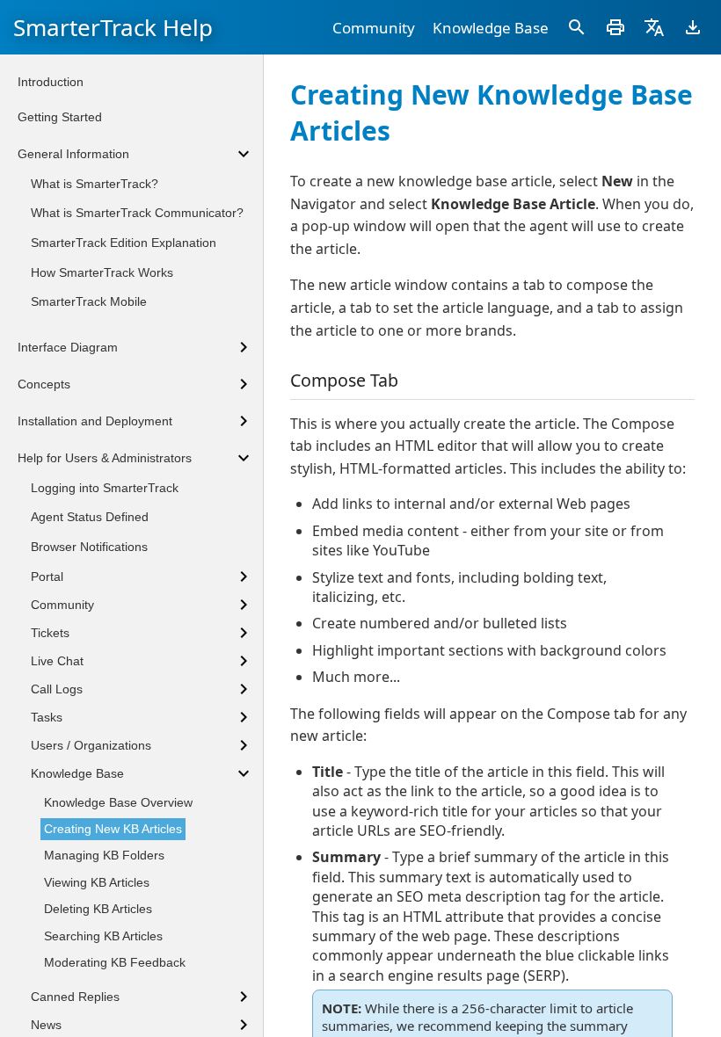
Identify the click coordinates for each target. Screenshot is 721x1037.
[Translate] (654, 27)
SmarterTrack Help (113, 27)
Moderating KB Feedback (115, 962)
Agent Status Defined (90, 517)
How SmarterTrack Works (102, 272)
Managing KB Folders (104, 855)
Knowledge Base (491, 28)
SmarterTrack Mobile (89, 301)
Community (373, 28)
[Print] (615, 27)
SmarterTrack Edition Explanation (123, 243)
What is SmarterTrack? (94, 184)
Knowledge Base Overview (118, 802)
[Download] (693, 27)
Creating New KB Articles (113, 829)
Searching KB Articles (103, 936)
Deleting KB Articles (98, 909)
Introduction (51, 82)
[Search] (576, 27)
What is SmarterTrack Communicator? (137, 213)
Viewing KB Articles (96, 882)
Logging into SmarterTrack (104, 488)
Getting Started (60, 117)
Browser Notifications (89, 547)
